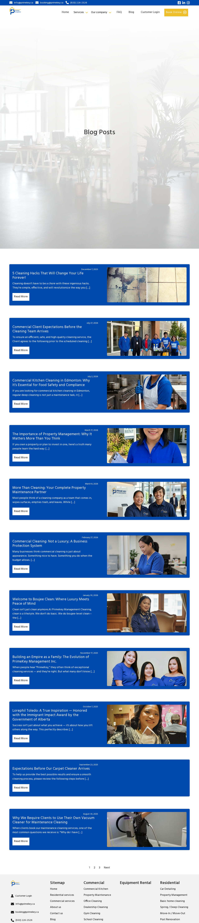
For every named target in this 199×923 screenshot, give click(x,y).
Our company (99, 12)
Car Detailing (168, 889)
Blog (131, 12)
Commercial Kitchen (96, 889)
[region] (40, 900)
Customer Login (150, 12)
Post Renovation (170, 919)
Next (107, 867)
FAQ (119, 12)
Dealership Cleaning (96, 907)
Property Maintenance (97, 895)
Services (79, 12)
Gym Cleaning (92, 913)
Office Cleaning (93, 901)
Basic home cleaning (172, 901)
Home (65, 12)
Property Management (173, 895)
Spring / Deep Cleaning (174, 907)
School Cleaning (93, 919)
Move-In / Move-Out (172, 913)
